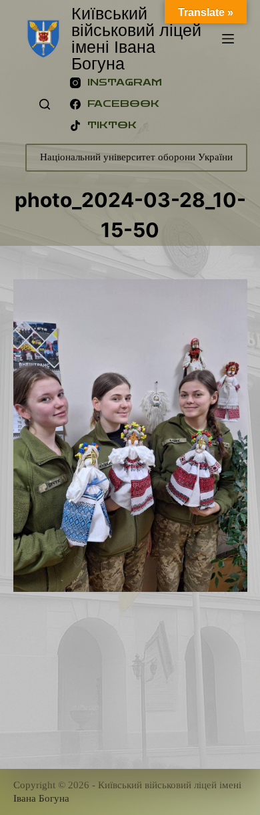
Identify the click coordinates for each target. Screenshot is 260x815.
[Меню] (228, 39)
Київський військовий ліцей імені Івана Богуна (136, 38)
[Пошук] (44, 104)
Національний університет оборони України (136, 157)
